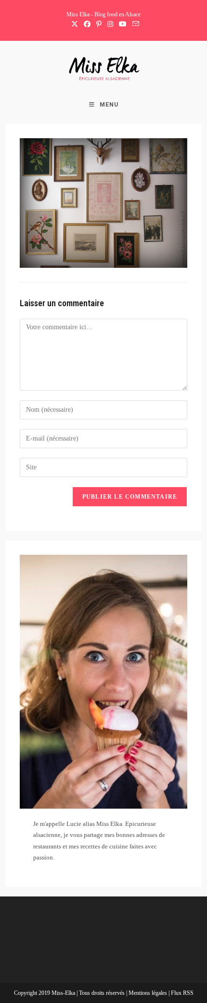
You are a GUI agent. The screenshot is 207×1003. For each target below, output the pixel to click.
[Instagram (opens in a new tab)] (110, 24)
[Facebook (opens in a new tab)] (87, 24)
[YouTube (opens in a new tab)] (122, 24)
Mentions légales (148, 993)
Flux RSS (182, 993)
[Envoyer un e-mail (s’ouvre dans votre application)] (134, 24)
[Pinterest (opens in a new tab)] (98, 24)
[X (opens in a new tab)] (74, 24)
